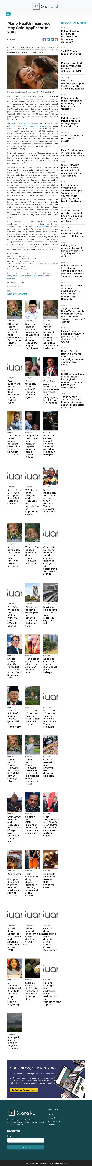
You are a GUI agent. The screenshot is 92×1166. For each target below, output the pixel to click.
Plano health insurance (19, 96)
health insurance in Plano (22, 123)
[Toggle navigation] (8, 14)
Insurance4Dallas (42, 227)
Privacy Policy (53, 1118)
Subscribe (25, 1147)
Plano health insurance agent (37, 126)
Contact (51, 1125)
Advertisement (54, 1121)
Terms (50, 1114)
